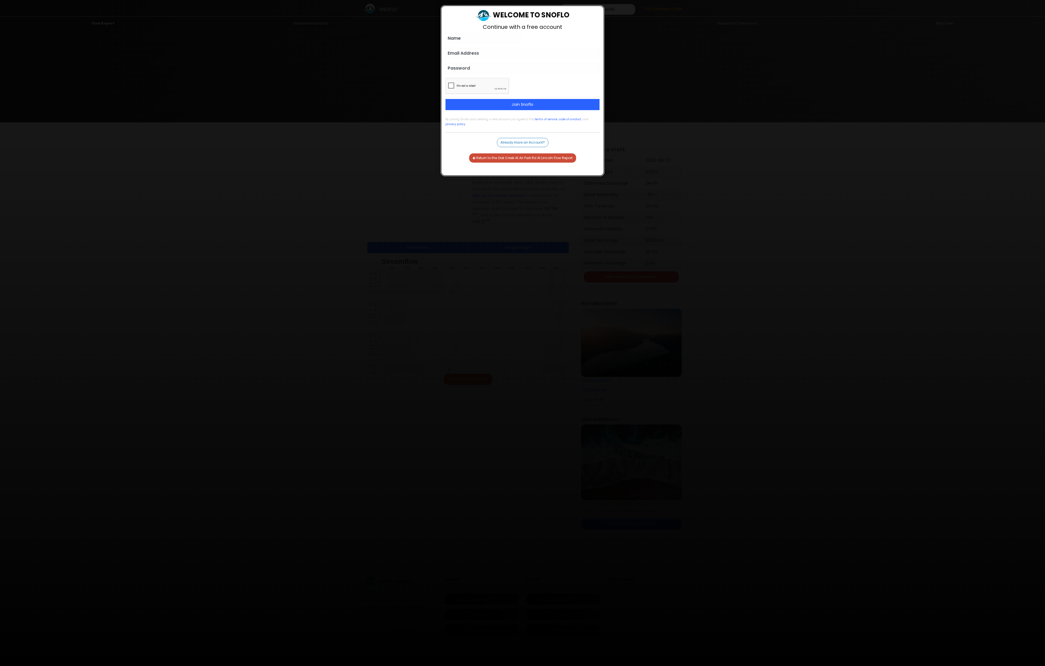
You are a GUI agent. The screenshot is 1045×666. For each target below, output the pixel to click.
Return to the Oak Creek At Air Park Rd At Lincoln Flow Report (524, 158)
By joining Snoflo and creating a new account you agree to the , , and (516, 121)
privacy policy (455, 124)
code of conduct (570, 119)
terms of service (546, 119)
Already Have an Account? (522, 142)
